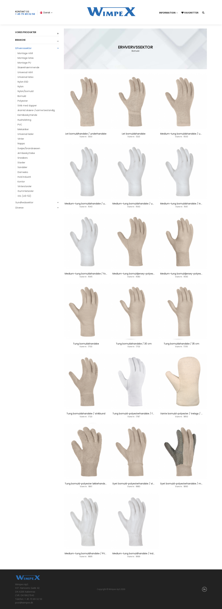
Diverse (19, 207)
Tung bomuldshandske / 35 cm (181, 343)
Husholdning (24, 120)
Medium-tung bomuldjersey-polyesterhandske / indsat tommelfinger (152, 273)
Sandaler (22, 167)
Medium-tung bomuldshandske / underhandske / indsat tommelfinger (152, 203)
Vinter (21, 138)
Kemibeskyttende (27, 115)
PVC (20, 124)
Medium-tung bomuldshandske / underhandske (187, 133)
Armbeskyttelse (26, 153)
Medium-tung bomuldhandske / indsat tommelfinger (142, 553)
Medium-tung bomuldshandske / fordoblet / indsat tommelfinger (102, 273)
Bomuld (22, 96)
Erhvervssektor (23, 48)
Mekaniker (23, 129)
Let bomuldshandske (133, 133)
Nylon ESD (23, 81)
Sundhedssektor (24, 202)
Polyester (23, 100)
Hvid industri (24, 177)
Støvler (21, 162)
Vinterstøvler (25, 186)
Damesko (23, 172)
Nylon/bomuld (25, 91)
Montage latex (26, 58)
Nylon (21, 86)
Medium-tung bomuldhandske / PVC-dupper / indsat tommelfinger (103, 553)
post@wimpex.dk (24, 602)
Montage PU (24, 62)
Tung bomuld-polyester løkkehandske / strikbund (93, 483)
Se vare (87, 125)
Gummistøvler (25, 191)
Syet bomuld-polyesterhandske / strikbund (136, 483)
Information (167, 12)
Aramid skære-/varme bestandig (36, 110)
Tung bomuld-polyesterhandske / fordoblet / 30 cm (142, 413)
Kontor (21, 181)
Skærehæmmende (28, 67)
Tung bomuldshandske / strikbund (85, 413)
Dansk (46, 12)
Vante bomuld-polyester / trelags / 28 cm (184, 413)
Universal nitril (25, 72)
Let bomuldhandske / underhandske (85, 133)
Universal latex (25, 77)
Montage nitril (25, 53)
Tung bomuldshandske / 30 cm (134, 343)
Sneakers (23, 157)
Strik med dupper (27, 105)
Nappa (21, 143)
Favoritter (191, 12)
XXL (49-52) (24, 196)
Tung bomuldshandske (86, 343)
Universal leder (26, 134)
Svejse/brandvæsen (29, 148)
